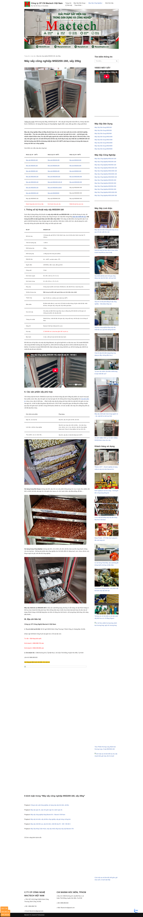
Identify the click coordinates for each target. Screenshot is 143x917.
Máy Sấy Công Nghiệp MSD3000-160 (106, 177)
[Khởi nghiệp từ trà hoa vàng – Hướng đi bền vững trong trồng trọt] (107, 488)
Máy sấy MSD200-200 (53, 165)
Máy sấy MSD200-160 (32, 165)
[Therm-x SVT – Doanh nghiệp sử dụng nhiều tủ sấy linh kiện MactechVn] (107, 464)
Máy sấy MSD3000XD (53, 193)
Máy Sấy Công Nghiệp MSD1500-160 (106, 171)
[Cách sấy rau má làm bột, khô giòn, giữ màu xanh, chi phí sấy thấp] (107, 756)
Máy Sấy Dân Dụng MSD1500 (103, 139)
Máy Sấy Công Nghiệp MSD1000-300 (106, 195)
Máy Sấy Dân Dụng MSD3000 (103, 146)
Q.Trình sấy (68, 5)
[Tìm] (117, 61)
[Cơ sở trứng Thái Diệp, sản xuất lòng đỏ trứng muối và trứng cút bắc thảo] (107, 560)
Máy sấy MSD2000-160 (32, 187)
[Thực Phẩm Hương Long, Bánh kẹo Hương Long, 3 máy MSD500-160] (107, 625)
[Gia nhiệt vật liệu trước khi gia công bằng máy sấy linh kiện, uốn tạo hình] (107, 273)
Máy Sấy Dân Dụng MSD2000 (103, 142)
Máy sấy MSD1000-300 (76, 176)
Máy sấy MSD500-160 (32, 171)
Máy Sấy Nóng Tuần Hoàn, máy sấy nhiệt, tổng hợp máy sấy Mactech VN (52, 828)
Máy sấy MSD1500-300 (76, 182)
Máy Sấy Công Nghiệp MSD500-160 (105, 164)
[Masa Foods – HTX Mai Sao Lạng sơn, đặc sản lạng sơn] (107, 535)
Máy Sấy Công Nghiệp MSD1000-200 (106, 192)
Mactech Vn (27, 915)
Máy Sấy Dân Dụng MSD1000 (103, 136)
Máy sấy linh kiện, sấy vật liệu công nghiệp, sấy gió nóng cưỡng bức (51, 819)
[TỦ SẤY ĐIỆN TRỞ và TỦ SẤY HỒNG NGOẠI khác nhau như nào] (107, 435)
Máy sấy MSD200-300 (75, 165)
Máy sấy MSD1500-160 (32, 182)
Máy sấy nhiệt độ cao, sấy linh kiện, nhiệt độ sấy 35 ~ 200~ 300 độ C (51, 824)
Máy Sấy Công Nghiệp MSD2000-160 (106, 174)
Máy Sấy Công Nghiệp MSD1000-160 (106, 168)
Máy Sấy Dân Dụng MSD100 (103, 127)
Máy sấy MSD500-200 (53, 171)
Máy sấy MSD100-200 (53, 160)
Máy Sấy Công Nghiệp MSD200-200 (105, 180)
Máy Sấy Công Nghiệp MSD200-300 (105, 183)
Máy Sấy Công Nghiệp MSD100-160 (105, 158)
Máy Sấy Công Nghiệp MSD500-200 (105, 186)
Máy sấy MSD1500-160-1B (55, 182)
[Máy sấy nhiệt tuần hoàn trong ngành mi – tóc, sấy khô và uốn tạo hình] (107, 411)
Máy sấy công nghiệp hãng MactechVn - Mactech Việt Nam (48, 814)
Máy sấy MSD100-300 (75, 160)
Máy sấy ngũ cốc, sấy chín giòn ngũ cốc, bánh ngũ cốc (46, 810)
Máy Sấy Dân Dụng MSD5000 (103, 149)
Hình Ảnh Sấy (109, 3)
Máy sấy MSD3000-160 (32, 193)
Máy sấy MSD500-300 (75, 171)
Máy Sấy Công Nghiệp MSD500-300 (105, 189)
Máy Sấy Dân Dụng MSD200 (103, 130)
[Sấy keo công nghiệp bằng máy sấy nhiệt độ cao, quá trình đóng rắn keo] (107, 325)
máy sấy (33, 56)
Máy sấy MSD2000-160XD (55, 187)
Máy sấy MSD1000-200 (54, 176)
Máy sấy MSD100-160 (32, 160)
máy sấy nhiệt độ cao (79, 216)
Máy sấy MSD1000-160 (32, 176)
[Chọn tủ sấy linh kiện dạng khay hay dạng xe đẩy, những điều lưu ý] (107, 351)
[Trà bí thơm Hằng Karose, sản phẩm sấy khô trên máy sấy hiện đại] (107, 586)
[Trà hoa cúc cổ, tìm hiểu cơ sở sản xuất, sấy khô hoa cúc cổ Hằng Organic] (107, 614)
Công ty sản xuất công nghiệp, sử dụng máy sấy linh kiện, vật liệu (50, 805)
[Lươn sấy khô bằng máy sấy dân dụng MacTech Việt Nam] (107, 515)
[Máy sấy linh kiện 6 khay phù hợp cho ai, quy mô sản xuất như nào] (107, 227)
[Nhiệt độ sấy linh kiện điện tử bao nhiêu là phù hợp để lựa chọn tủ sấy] (107, 248)
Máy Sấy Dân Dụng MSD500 (103, 133)
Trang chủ (68, 3)
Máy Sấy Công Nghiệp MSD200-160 (105, 161)
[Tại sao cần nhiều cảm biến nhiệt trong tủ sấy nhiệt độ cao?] (107, 369)
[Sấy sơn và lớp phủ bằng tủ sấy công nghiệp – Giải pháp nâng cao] (107, 299)
